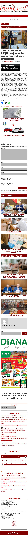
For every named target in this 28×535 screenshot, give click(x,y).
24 (2, 463)
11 (6, 460)
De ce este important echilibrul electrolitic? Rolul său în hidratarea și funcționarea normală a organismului (14, 276)
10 (2, 460)
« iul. (2, 467)
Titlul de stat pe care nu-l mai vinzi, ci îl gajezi (11, 475)
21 (18, 461)
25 (6, 463)
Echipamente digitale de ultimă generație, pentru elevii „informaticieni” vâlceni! (14, 215)
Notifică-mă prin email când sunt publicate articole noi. (7, 184)
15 (22, 460)
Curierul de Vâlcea (16, 533)
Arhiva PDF (14, 522)
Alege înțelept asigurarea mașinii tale (14, 135)
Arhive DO (14, 523)
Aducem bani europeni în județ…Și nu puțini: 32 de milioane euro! (14, 295)
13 (15, 460)
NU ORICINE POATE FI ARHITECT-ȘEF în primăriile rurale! (14, 119)
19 (11, 461)
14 (18, 460)
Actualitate (6, 23)
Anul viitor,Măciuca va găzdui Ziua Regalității (14, 315)
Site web (2, 172)
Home (2, 23)
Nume (2, 162)
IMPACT (12, 106)
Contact (14, 524)
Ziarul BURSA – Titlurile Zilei (14, 473)
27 (15, 463)
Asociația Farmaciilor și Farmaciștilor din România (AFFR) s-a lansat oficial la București (14, 251)
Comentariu (3, 148)
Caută (2, 331)
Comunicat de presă (9, 61)
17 (2, 461)
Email (2, 167)
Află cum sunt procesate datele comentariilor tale (14, 191)
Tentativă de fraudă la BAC (14, 232)
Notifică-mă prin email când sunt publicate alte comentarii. (7, 179)
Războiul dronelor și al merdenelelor (9, 442)
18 (6, 461)
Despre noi (14, 521)
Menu (14, 2)
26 (11, 463)
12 (11, 460)
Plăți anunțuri (14, 525)
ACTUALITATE (7, 106)
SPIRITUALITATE (18, 106)
